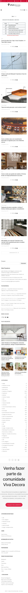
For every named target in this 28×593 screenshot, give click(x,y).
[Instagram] (21, 10)
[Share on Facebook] (12, 46)
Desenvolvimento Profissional (14, 412)
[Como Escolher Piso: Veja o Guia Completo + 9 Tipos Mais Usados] (14, 27)
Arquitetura (14, 393)
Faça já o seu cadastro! (14, 505)
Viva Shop (23, 1)
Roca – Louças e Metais (6, 569)
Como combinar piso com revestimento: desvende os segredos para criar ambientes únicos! (12, 140)
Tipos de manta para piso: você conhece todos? (13, 107)
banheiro (14, 395)
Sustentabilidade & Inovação (14, 443)
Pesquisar (3, 261)
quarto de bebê (14, 437)
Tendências (14, 447)
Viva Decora (4, 1)
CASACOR (14, 401)
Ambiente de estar (14, 385)
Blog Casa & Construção (6, 579)
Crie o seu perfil (4, 552)
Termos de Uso (4, 544)
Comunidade (10, 1)
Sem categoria (14, 441)
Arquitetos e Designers (14, 391)
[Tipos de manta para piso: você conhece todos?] (14, 94)
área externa (14, 389)
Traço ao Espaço (14, 449)
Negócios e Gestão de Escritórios (14, 433)
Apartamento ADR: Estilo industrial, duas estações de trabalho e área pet (7, 358)
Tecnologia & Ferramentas (14, 445)
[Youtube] (24, 10)
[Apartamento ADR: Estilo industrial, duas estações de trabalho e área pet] (7, 351)
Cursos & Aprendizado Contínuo (14, 406)
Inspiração (17, 1)
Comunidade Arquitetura (6, 581)
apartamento (14, 387)
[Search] (26, 10)
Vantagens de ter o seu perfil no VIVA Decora (10, 551)
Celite (2, 571)
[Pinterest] (23, 10)
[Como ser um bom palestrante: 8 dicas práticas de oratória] (7, 366)
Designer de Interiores (14, 414)
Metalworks (3, 559)
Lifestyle (14, 422)
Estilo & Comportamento (14, 416)
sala (14, 439)
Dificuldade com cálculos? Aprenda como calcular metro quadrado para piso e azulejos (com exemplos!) (12, 242)
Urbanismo (14, 451)
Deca (2, 565)
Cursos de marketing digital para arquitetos (10, 281)
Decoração (14, 410)
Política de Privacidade (6, 542)
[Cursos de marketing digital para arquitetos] (21, 366)
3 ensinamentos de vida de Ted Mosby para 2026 (11, 277)
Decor (14, 408)
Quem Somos (4, 534)
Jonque (2, 303)
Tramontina (3, 563)
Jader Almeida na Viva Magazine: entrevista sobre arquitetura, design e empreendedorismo (11, 271)
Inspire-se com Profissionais (7, 584)
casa (14, 399)
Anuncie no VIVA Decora (6, 536)
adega (14, 383)
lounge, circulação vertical (14, 428)
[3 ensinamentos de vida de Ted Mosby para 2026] (21, 351)
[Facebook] (20, 10)
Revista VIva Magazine (5, 578)
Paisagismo (14, 435)
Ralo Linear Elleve (5, 567)
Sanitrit (2, 561)
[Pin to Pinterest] (15, 46)
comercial (14, 404)
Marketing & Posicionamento (14, 430)
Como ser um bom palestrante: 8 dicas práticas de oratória (14, 279)
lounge (14, 426)
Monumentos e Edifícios (14, 431)
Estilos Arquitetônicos (14, 418)
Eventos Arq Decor (14, 420)
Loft (14, 424)
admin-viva (3, 288)
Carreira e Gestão (14, 397)
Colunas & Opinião (14, 402)
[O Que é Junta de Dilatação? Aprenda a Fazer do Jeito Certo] (14, 60)
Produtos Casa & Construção (7, 583)
